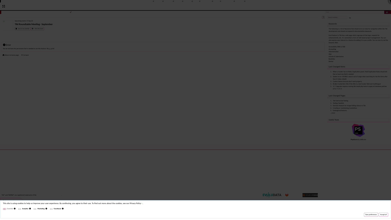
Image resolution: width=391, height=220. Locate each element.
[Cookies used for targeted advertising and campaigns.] (46, 208)
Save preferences (371, 215)
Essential (10, 209)
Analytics (25, 209)
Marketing (41, 209)
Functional (57, 209)
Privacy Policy (135, 203)
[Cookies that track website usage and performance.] (30, 208)
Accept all (383, 215)
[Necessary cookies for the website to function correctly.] (15, 208)
